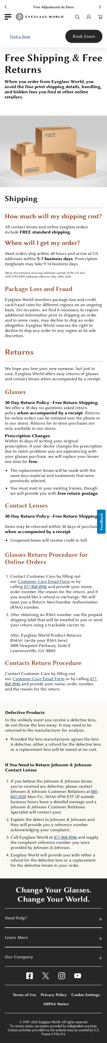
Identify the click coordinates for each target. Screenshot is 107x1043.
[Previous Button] (6, 6)
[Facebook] (29, 975)
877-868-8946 (35, 586)
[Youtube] (77, 975)
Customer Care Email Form (38, 678)
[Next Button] (100, 6)
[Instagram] (61, 975)
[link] (40, 16)
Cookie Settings (85, 994)
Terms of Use (24, 994)
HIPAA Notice (56, 1004)
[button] (20, 36)
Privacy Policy (54, 994)
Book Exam (84, 36)
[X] (45, 975)
